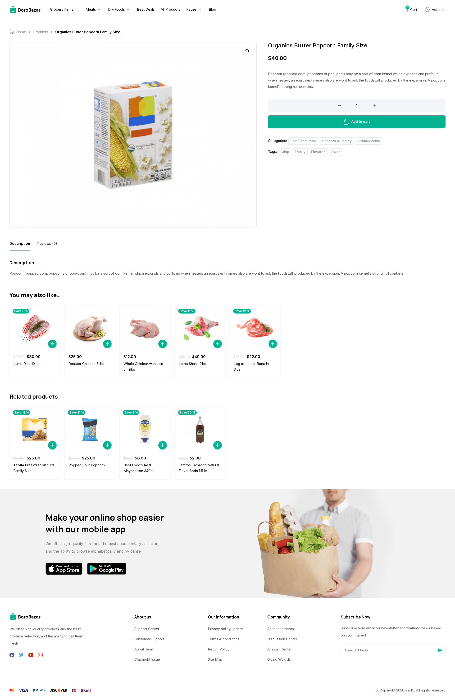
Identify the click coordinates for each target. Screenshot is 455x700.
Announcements (280, 629)
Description (19, 243)
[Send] (440, 650)
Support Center (146, 629)
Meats (91, 9)
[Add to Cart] (52, 344)
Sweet (336, 152)
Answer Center (279, 649)
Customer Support (149, 639)
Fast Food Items (304, 141)
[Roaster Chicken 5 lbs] (90, 328)
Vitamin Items (368, 141)
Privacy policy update (225, 629)
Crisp (285, 152)
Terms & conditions (223, 639)
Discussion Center (282, 639)
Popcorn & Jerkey (337, 141)
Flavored (318, 152)
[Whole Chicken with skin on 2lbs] (145, 328)
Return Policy (218, 649)
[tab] (19, 243)
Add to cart (360, 121)
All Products (170, 9)
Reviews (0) (47, 243)
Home (21, 32)
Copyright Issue (147, 659)
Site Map (215, 659)
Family (300, 152)
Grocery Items (61, 9)
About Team (144, 649)
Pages (191, 9)
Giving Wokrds (279, 659)
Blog (212, 9)
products (40, 32)
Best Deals (146, 9)
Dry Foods (116, 9)
